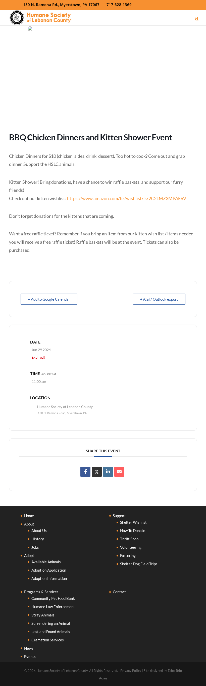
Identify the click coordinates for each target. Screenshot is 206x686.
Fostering (128, 555)
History (37, 539)
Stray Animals (43, 615)
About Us (39, 530)
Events (30, 656)
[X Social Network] (97, 472)
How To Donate (132, 530)
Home (29, 515)
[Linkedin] (108, 472)
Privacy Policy (130, 671)
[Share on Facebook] (85, 472)
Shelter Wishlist (133, 522)
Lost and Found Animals (50, 631)
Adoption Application (48, 570)
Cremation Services (47, 640)
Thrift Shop (129, 539)
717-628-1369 (119, 4)
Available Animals (46, 561)
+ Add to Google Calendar (49, 299)
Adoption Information (49, 578)
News (28, 648)
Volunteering (130, 547)
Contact (119, 591)
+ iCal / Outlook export (159, 299)
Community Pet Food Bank (53, 598)
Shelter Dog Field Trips (139, 564)
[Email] (119, 472)
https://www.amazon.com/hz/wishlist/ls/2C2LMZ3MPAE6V (126, 198)
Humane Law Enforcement (53, 606)
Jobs (35, 547)
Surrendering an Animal (50, 623)
